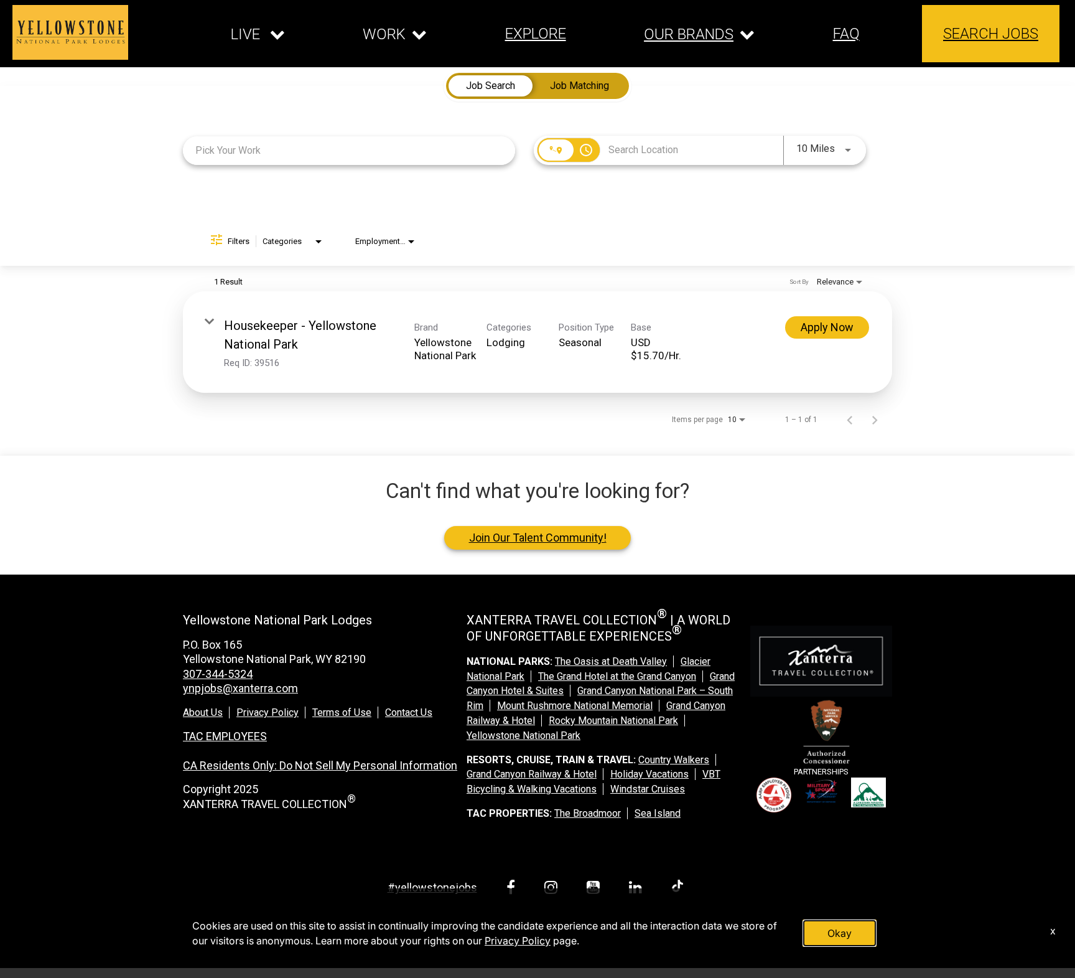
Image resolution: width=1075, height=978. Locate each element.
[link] (537, 342)
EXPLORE (535, 33)
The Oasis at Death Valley (611, 661)
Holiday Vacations (649, 774)
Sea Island (658, 813)
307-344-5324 (218, 673)
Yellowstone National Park (523, 735)
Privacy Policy (267, 712)
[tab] (490, 85)
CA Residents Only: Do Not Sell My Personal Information (320, 765)
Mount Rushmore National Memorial (575, 706)
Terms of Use (341, 712)
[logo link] (70, 32)
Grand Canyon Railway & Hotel (532, 774)
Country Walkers (673, 760)
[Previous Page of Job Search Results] (849, 419)
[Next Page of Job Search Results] (874, 419)
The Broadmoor (587, 813)
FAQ (846, 33)
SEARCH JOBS (990, 33)
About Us (203, 712)
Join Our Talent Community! (538, 537)
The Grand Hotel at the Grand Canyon (617, 676)
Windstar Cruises (647, 789)
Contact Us (408, 712)
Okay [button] (839, 933)
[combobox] (349, 150)
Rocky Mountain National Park (613, 720)
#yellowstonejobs (432, 887)
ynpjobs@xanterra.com (240, 688)
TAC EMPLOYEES (225, 736)
